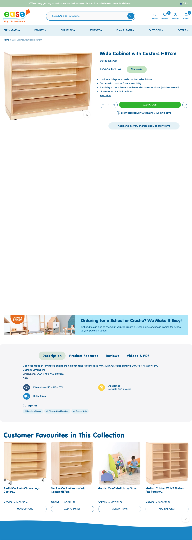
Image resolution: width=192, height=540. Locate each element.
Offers (182, 30)
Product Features (83, 356)
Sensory (95, 30)
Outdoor (155, 30)
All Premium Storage (33, 411)
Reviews (112, 356)
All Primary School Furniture (57, 411)
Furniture (67, 30)
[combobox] (92, 16)
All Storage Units (80, 411)
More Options (25, 509)
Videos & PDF (138, 356)
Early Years (11, 30)
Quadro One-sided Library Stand (118, 488)
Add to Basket (72, 509)
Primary (39, 30)
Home (6, 40)
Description (52, 356)
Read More (105, 95)
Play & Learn (124, 30)
